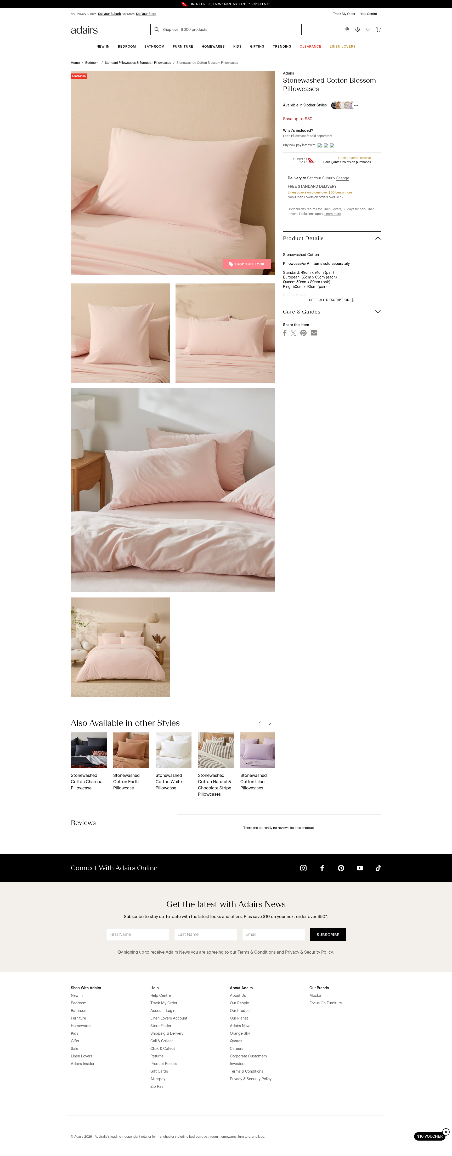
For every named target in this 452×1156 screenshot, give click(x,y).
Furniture (183, 46)
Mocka (315, 995)
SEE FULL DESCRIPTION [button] (329, 300)
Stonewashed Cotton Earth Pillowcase (126, 781)
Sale (74, 1048)
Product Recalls (163, 1064)
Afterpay (157, 1079)
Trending (282, 46)
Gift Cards (159, 1071)
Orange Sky (240, 1033)
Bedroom (127, 46)
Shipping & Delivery (166, 1033)
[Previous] (259, 723)
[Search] (157, 30)
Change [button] (342, 178)
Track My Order (344, 14)
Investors (237, 1064)
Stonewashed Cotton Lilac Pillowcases (253, 781)
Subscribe (328, 935)
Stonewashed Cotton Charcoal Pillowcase (87, 781)
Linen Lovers (343, 46)
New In (103, 46)
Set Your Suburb (109, 14)
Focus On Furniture (325, 1003)
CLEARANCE (310, 46)
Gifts (75, 1041)
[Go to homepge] (84, 29)
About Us (238, 995)
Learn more (343, 192)
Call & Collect (161, 1041)
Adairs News (240, 1026)
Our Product (240, 1011)
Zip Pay (156, 1086)
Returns (156, 1056)
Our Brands (319, 988)
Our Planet (239, 1018)
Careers (236, 1048)
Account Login (162, 1011)
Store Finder (160, 1026)
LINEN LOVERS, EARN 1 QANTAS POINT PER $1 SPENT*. (229, 4)
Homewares (213, 46)
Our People (239, 1003)
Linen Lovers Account (168, 1018)
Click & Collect (162, 1048)
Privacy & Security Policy (309, 952)
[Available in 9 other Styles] (356, 105)
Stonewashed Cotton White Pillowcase (169, 781)
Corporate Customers (248, 1056)
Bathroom (154, 46)
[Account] (357, 29)
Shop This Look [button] (249, 264)
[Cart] (378, 29)
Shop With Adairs (86, 988)
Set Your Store (146, 14)
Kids (237, 46)
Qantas (236, 1041)
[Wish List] (368, 29)
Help (154, 988)
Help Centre (368, 14)
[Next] (270, 723)
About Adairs (241, 988)
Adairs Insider (82, 1064)
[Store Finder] (347, 29)
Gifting (257, 46)
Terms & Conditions (257, 952)
